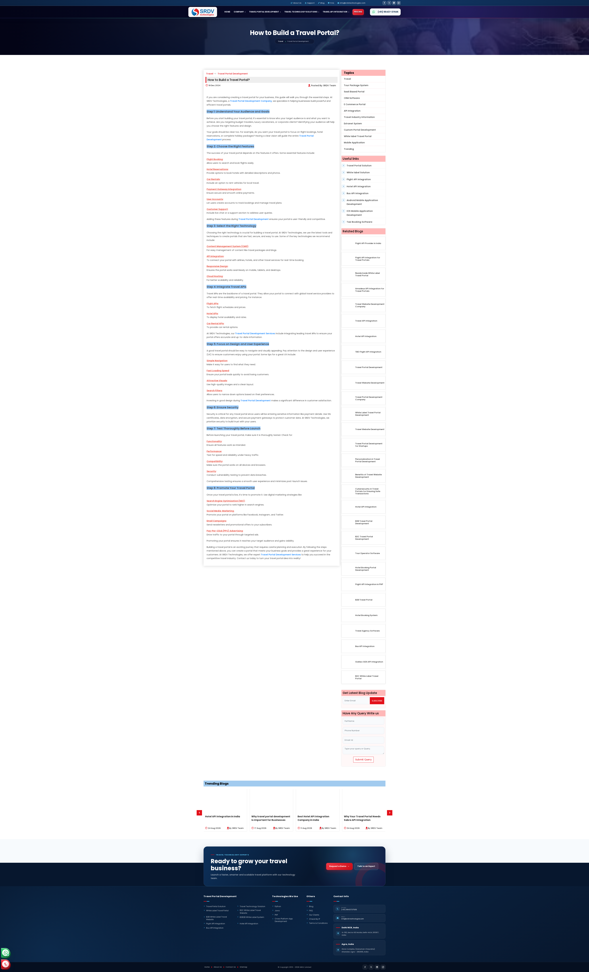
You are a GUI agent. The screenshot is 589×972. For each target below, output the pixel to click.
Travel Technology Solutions (300, 12)
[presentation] (199, 812)
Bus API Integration (357, 193)
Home (227, 12)
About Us (297, 3)
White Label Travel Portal (217, 910)
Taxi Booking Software (359, 221)
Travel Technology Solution (252, 906)
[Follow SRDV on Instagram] (399, 3)
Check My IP (314, 919)
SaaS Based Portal (354, 91)
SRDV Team (329, 85)
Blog (322, 3)
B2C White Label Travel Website (250, 911)
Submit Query (363, 759)
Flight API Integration (359, 179)
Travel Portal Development (264, 12)
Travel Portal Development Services (255, 333)
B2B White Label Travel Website (216, 918)
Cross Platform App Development (284, 920)
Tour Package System (356, 85)
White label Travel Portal (357, 136)
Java (277, 910)
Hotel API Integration (359, 186)
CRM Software (352, 98)
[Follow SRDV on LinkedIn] (394, 3)
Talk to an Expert (366, 866)
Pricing (358, 12)
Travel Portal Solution (359, 165)
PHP (276, 915)
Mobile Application (354, 142)
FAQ (332, 3)
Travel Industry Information (359, 117)
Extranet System (353, 123)
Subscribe (377, 700)
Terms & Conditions (318, 923)
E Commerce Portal (355, 104)
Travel (280, 41)
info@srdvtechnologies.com (353, 3)
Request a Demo (337, 866)
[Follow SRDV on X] (389, 3)
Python (278, 906)
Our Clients (314, 915)
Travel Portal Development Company (251, 101)
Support (311, 3)
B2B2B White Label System (252, 917)
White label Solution (358, 172)
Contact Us (231, 967)
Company (239, 12)
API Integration (352, 110)
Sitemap (243, 967)
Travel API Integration (335, 12)
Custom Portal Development (360, 129)
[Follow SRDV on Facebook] (384, 3)
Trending (349, 149)
